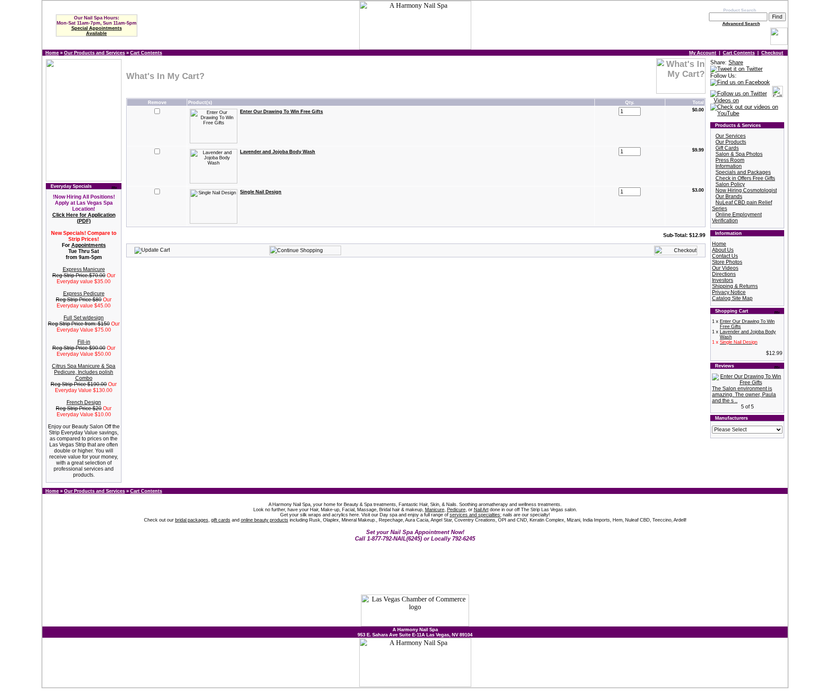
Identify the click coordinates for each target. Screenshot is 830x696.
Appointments (88, 245)
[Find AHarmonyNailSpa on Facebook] (740, 82)
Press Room (729, 160)
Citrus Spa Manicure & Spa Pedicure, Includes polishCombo (83, 372)
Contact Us (725, 256)
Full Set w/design (84, 318)
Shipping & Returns (735, 286)
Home (52, 52)
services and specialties (475, 514)
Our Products (730, 142)
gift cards (220, 519)
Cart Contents (146, 52)
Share (735, 62)
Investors (722, 280)
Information (728, 166)
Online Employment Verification (737, 218)
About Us (723, 250)
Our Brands (728, 196)
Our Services (730, 136)
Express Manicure (84, 269)
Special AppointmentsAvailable (96, 30)
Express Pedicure (84, 294)
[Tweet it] (736, 69)
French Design (84, 402)
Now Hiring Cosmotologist (746, 190)
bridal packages (191, 519)
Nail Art (481, 509)
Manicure (434, 509)
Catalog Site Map (732, 298)
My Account (702, 52)
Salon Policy (730, 184)
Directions (724, 274)
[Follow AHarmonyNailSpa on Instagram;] (777, 94)
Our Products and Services (94, 52)
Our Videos (725, 268)
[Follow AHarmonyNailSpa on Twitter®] (738, 94)
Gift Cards (727, 148)
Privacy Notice (729, 292)
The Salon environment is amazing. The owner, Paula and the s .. (744, 395)
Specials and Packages (743, 172)
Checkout (772, 52)
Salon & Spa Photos (739, 154)
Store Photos (727, 262)
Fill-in (83, 342)
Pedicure (456, 509)
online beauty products (264, 519)
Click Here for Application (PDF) (83, 218)
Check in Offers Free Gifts (745, 178)
